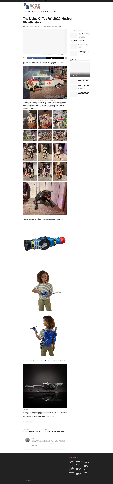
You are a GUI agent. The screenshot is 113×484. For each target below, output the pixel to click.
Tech (38, 11)
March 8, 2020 (32, 26)
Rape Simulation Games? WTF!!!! (77, 40)
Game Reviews (79, 459)
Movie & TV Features (78, 469)
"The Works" (41, 26)
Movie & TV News (78, 471)
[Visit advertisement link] (45, 425)
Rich (27, 26)
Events (56, 26)
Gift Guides (78, 464)
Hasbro (27, 421)
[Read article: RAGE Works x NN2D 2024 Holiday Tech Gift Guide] (73, 81)
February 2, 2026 (74, 75)
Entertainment (31, 11)
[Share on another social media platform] (66, 58)
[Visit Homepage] (32, 6)
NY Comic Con (86, 462)
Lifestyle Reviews (78, 466)
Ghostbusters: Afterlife (59, 360)
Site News (86, 467)
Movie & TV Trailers (86, 460)
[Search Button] (89, 11)
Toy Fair (37, 26)
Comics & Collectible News (49, 26)
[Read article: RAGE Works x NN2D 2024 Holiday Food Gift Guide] (73, 94)
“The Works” (54, 11)
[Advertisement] (68, 5)
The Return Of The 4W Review (77, 73)
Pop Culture (86, 463)
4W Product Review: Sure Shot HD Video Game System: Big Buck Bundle (84, 35)
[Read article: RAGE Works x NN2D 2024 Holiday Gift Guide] (73, 87)
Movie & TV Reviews (78, 474)
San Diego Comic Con (86, 466)
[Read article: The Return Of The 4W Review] (80, 69)
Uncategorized (87, 474)
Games (24, 11)
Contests (70, 470)
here (41, 419)
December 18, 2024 (81, 88)
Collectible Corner (45, 11)
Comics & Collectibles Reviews (71, 468)
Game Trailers (79, 461)
